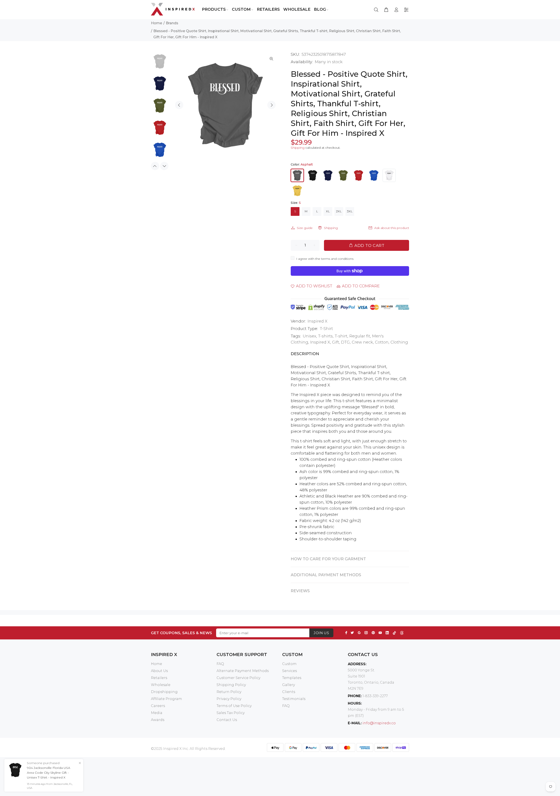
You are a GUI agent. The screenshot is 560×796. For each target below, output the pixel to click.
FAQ (220, 664)
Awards (157, 720)
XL (328, 211)
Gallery (288, 685)
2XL (339, 211)
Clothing (399, 342)
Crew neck (362, 342)
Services (289, 671)
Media (156, 713)
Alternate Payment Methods (243, 671)
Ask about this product (391, 228)
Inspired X (317, 321)
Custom (289, 664)
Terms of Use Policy (234, 706)
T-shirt (341, 336)
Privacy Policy (229, 699)
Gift (335, 342)
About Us (159, 671)
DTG (345, 342)
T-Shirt (326, 328)
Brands (172, 23)
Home (156, 23)
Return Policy (229, 692)
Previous (179, 105)
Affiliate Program (166, 699)
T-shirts (325, 336)
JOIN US (321, 633)
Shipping (297, 148)
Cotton (381, 342)
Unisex (309, 336)
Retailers (159, 678)
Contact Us (227, 720)
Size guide (305, 228)
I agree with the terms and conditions (325, 259)
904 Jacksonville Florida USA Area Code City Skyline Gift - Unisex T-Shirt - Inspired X (48, 772)
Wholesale (160, 685)
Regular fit (359, 336)
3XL (350, 211)
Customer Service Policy (238, 678)
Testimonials (293, 699)
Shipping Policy (231, 685)
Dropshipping (164, 692)
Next (271, 105)
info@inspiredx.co (379, 723)
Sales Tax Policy (231, 713)
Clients (288, 692)
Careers (158, 706)
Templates (291, 678)
